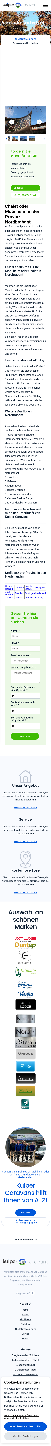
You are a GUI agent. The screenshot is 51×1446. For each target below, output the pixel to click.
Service (25, 1333)
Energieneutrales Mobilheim (25, 1355)
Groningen (30, 593)
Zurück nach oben (24, 1239)
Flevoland (19, 593)
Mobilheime (25, 1319)
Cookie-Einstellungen (25, 1436)
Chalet (25, 1314)
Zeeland (9, 597)
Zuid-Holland (9, 593)
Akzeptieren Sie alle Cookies (25, 1426)
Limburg (39, 597)
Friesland (19, 587)
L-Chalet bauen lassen (25, 1369)
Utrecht (18, 597)
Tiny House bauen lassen (25, 1374)
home (25, 1309)
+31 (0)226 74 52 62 (24, 195)
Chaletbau (25, 1324)
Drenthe (29, 597)
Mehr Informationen (25, 807)
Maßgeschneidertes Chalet (25, 1360)
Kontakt (18, 187)
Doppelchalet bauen (25, 1365)
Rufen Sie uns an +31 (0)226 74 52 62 (25, 1222)
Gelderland (40, 593)
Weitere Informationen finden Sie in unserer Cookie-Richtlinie (21, 1416)
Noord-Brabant (28, 587)
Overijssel (40, 587)
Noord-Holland (9, 587)
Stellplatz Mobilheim (25, 1329)
